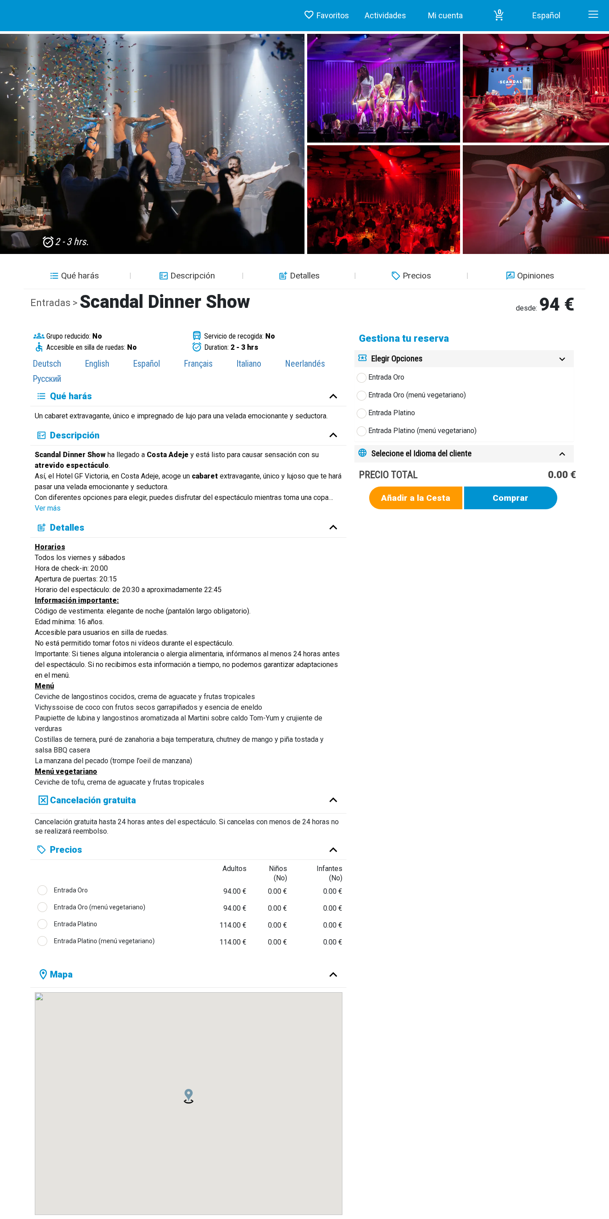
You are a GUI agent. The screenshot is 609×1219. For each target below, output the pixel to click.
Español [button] (546, 15)
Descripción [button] (192, 275)
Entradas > (55, 302)
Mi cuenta (445, 15)
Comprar (510, 498)
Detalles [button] (305, 275)
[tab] (464, 359)
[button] (498, 15)
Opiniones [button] (535, 275)
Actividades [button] (385, 15)
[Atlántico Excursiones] (3, 7)
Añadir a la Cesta (415, 498)
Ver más (48, 508)
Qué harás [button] (80, 275)
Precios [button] (417, 275)
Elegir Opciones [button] (397, 358)
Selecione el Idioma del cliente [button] (421, 453)
